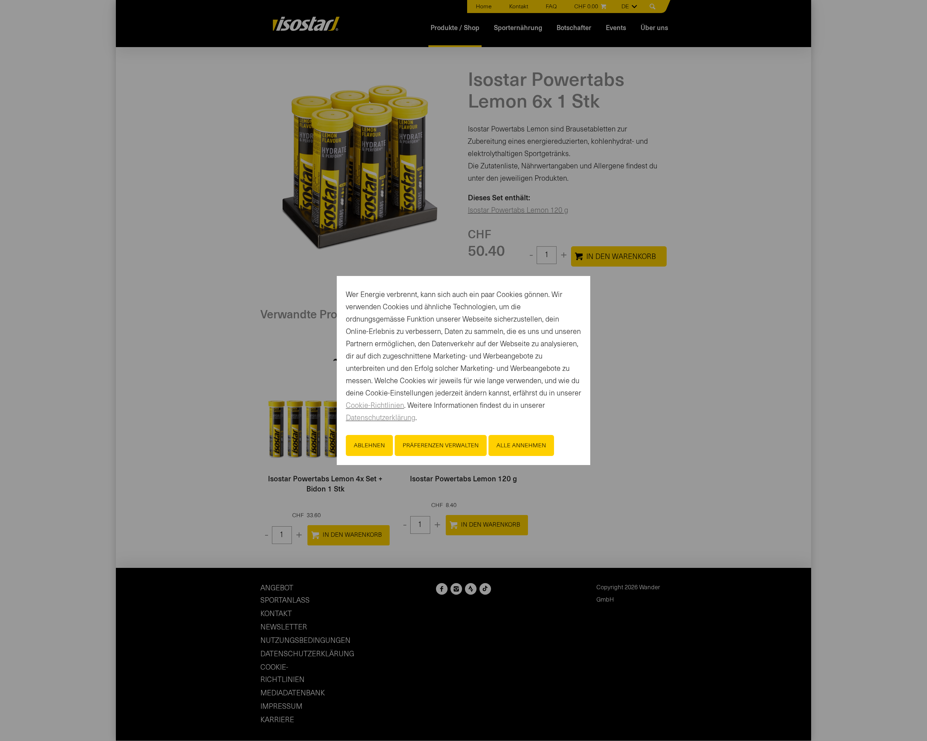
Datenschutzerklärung (380, 418)
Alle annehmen (521, 445)
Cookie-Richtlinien (375, 405)
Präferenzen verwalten (441, 445)
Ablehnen (369, 445)
